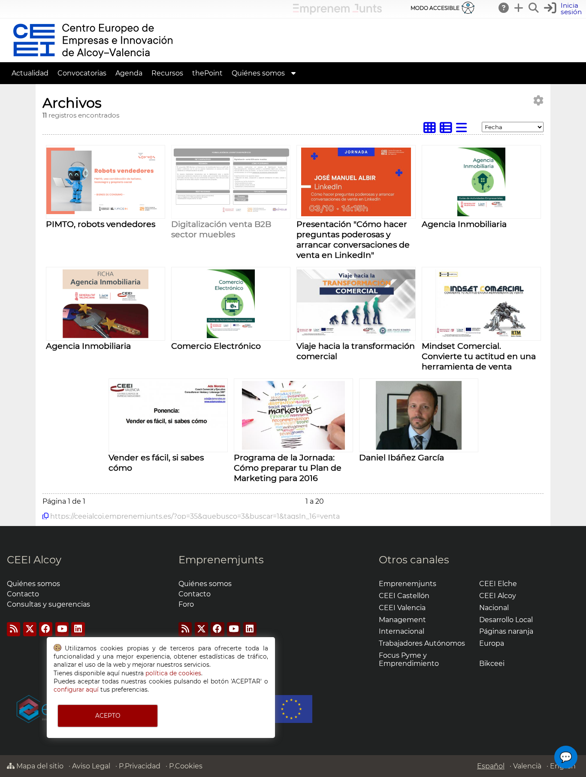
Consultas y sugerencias (48, 604)
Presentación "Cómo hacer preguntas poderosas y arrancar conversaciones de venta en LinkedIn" (353, 239)
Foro (186, 604)
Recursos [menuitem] (167, 73)
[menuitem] (293, 73)
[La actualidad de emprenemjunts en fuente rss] (185, 629)
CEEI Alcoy (34, 559)
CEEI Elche (498, 584)
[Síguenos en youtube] (62, 629)
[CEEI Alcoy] (92, 58)
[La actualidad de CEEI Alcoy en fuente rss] (13, 629)
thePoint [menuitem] (207, 73)
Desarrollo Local (506, 620)
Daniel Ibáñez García (401, 457)
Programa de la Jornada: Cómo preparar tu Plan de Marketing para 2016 (287, 467)
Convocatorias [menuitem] (81, 73)
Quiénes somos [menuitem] (258, 73)
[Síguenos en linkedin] (78, 629)
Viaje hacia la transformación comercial (355, 351)
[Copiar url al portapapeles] (45, 516)
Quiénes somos (33, 584)
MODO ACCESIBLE (435, 8)
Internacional (401, 631)
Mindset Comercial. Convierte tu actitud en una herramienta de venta (479, 356)
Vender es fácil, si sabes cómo (156, 462)
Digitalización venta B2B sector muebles (221, 229)
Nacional (494, 608)
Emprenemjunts (221, 559)
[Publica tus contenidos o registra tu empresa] (519, 7)
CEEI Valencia (402, 608)
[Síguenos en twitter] (29, 629)
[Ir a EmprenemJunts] (337, 12)
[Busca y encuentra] (534, 7)
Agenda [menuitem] (128, 73)
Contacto (23, 594)
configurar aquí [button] (76, 689)
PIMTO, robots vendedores (100, 224)
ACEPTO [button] (107, 715)
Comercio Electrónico (216, 346)
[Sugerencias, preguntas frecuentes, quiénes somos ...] (504, 7)
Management (402, 620)
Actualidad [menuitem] (30, 73)
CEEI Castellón (404, 596)
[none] (105, 212)
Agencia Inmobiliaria (464, 224)
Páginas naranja (506, 631)
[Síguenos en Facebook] (45, 629)
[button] (564, 8)
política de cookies (173, 673)
